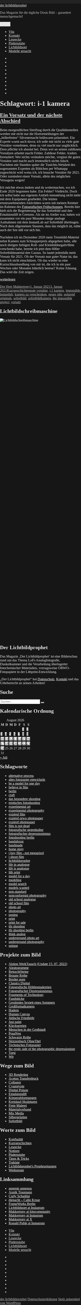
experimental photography (26, 810)
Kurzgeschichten (18, 290)
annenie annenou (20, 1188)
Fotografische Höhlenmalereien (30, 987)
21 (19, 743)
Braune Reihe (18, 975)
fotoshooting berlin (21, 837)
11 (6, 739)
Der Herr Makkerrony (15, 286)
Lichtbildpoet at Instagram (26, 1208)
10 (2, 739)
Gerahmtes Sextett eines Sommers (32, 1002)
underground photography (26, 942)
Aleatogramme (19, 968)
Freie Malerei (18, 1105)
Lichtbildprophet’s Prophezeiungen (32, 1166)
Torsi (12, 1053)
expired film (17, 814)
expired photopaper (22, 822)
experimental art (19, 806)
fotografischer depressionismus (30, 833)
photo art (15, 907)
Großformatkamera (22, 1006)
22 (24, 743)
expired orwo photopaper (26, 818)
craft (12, 795)
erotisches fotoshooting (24, 803)
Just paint (15, 1022)
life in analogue (19, 864)
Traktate (14, 1162)
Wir (11, 1056)
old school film (19, 903)
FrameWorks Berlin (22, 1204)
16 (28, 739)
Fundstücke (16, 998)
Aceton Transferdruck (23, 1078)
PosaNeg (15, 1033)
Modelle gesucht (20, 51)
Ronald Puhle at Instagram (27, 1223)
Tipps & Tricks (19, 1158)
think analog (17, 934)
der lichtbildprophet (13, 5)
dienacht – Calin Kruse (24, 1200)
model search (18, 884)
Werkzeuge (16, 1170)
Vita (11, 31)
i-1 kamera (56, 290)
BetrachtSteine (19, 971)
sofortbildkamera (39, 298)
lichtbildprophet (19, 860)
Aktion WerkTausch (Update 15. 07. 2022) (38, 964)
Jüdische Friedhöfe (21, 1018)
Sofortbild (15, 1121)
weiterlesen (7, 279)
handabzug (16, 841)
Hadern (14, 1010)
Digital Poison (18, 1090)
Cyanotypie (16, 1086)
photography (17, 911)
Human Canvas (19, 1014)
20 (15, 743)
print (12, 918)
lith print (14, 872)
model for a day (19, 876)
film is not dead (19, 826)
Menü (5, 24)
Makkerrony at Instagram (26, 1215)
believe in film (18, 787)
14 (19, 739)
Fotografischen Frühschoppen (42, 207)
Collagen (15, 1082)
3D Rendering (18, 1074)
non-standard (17, 891)
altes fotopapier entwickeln (27, 779)
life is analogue (19, 868)
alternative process (21, 776)
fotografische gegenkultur (26, 830)
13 (15, 739)
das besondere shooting (24, 799)
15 (24, 739)
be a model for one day (24, 783)
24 (2, 748)
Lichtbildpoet (18, 47)
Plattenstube (17, 43)
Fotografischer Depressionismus (30, 991)
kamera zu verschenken (31, 294)
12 (11, 739)
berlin (12, 791)
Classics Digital (19, 983)
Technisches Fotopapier (25, 1045)
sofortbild (19, 298)
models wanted (19, 888)
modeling (15, 880)
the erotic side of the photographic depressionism (42, 1049)
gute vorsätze (39, 290)
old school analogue (22, 899)
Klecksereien (17, 1026)
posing (13, 915)
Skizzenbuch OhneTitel (25, 1041)
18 (6, 743)
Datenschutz (46, 679)
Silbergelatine (18, 1117)
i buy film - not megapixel (26, 853)
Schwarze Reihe (20, 1037)
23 (28, 743)
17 (2, 743)
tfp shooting (17, 926)
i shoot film (16, 857)
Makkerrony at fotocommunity (29, 1211)
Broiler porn (17, 979)
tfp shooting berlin (21, 930)
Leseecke (15, 39)
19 (11, 743)
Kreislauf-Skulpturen (23, 1101)
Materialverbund (20, 1109)
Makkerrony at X (20, 1219)
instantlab (6, 294)
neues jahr (55, 294)
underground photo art (24, 938)
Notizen (14, 1151)
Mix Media (16, 1113)
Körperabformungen (23, 1098)
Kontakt (14, 35)
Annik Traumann (20, 1192)
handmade (16, 845)
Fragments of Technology (26, 995)
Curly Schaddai (19, 1196)
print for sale (17, 922)
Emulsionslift (18, 1094)
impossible (73, 290)
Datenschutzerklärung (42, 1299)
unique (13, 945)
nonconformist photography (27, 895)
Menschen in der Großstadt (27, 1029)
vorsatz (16, 302)
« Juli (3, 757)
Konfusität (16, 1139)
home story (16, 849)
